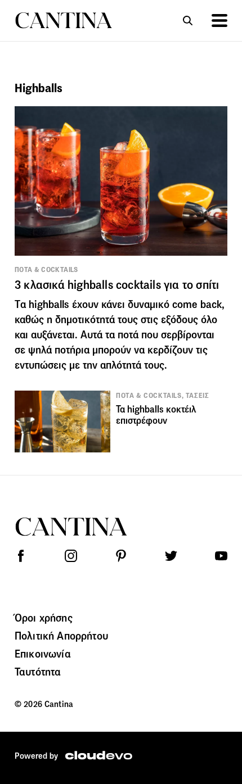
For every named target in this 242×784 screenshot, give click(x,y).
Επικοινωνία (43, 653)
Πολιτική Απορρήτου (61, 635)
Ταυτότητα (38, 671)
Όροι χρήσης (44, 617)
